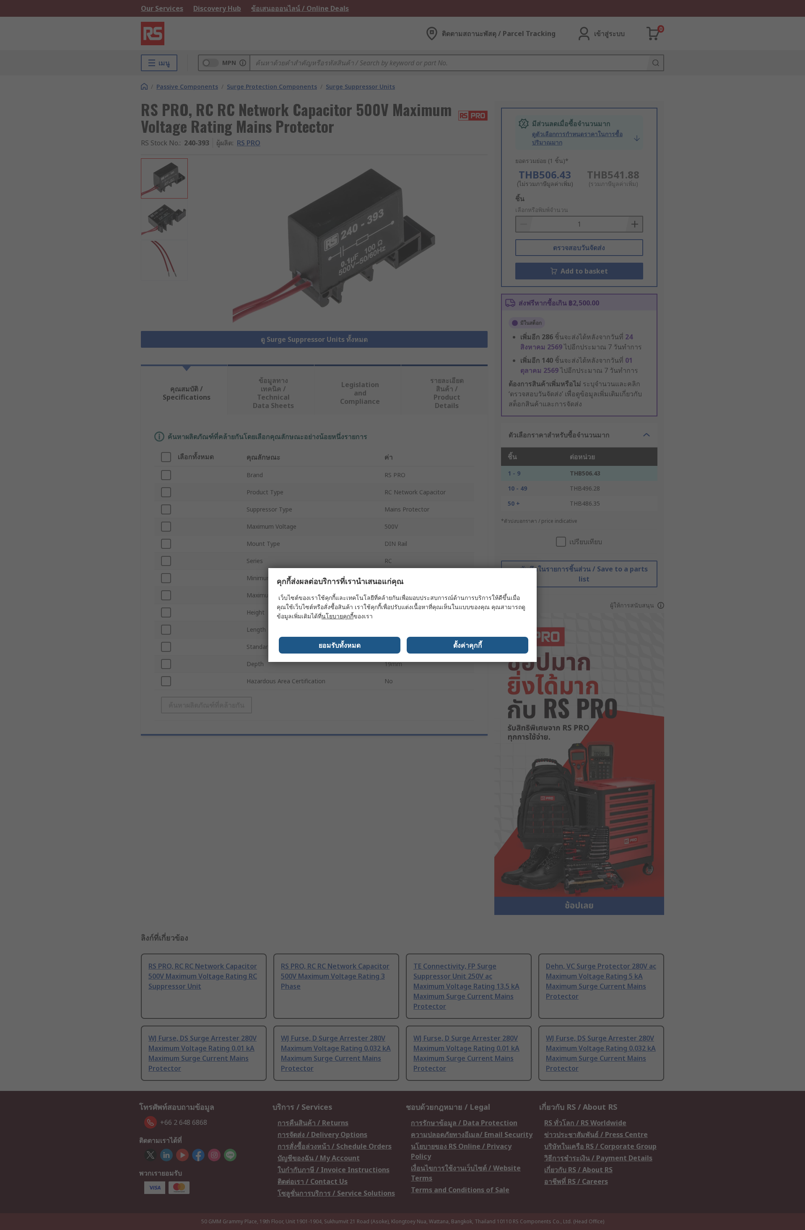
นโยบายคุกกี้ (337, 616)
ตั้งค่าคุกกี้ (467, 645)
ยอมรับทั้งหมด (340, 645)
